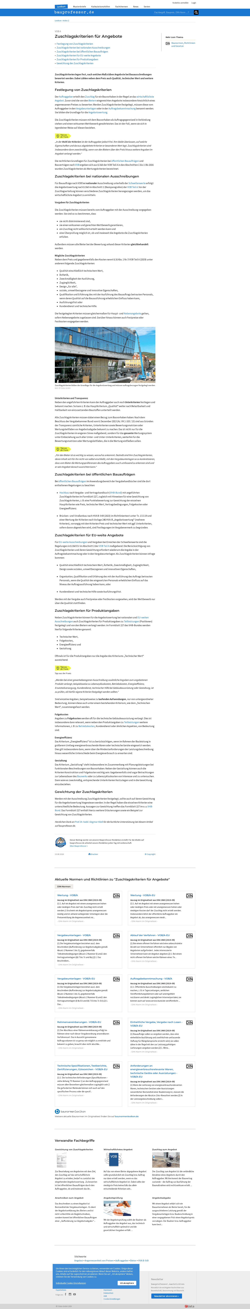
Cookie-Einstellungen (112, 1299)
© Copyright (150, 854)
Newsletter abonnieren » (166, 1296)
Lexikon (61, 6)
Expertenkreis (61, 1290)
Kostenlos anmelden (181, 3)
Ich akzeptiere (127, 1283)
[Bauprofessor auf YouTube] (74, 1294)
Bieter (133, 1260)
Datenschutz (108, 1293)
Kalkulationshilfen (100, 6)
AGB (105, 1296)
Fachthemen (121, 6)
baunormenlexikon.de (127, 1116)
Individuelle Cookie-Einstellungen (71, 1283)
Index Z (66, 20)
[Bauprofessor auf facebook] (65, 1294)
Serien (147, 6)
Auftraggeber (121, 1260)
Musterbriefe (79, 6)
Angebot (78, 1260)
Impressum (108, 1290)
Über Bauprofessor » (79, 846)
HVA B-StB (143, 1260)
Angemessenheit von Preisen (99, 1260)
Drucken (94, 854)
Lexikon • (58, 20)
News (135, 6)
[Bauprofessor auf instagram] (70, 1294)
